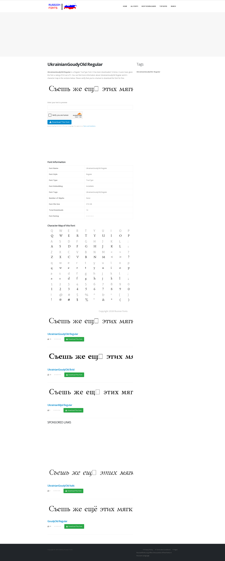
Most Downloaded (149, 6)
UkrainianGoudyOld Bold (60, 369)
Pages (176, 549)
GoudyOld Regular (57, 521)
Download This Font (60, 122)
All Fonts (134, 6)
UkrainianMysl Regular (59, 405)
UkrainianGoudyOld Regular (62, 334)
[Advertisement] (112, 34)
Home (125, 6)
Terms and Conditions (89, 126)
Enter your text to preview (57, 102)
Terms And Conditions (163, 549)
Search (173, 6)
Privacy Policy (148, 549)
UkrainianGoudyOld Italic (61, 485)
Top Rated (163, 6)
